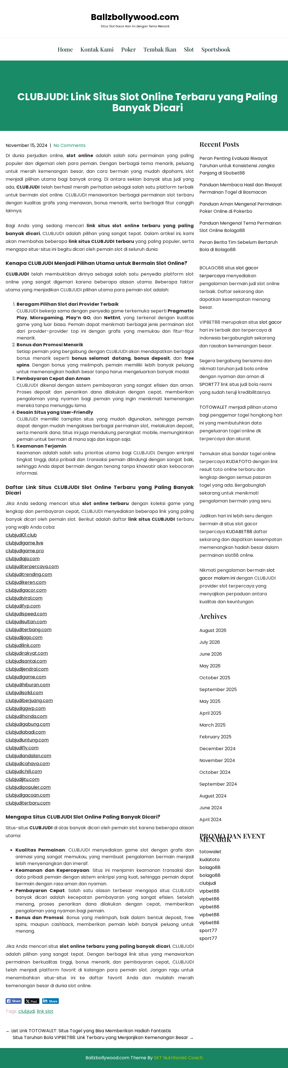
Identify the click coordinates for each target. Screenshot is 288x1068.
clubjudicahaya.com (28, 763)
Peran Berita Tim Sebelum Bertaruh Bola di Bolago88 (238, 246)
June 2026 (210, 654)
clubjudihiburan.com (28, 685)
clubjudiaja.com (23, 558)
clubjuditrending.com (29, 574)
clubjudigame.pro (25, 551)
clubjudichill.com (24, 771)
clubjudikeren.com (26, 582)
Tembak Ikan (159, 49)
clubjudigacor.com (26, 590)
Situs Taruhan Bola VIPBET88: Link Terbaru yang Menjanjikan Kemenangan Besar (103, 1037)
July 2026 (209, 642)
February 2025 (215, 737)
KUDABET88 (239, 531)
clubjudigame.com (26, 677)
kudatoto (209, 859)
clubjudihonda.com (26, 716)
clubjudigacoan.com (28, 795)
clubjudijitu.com (22, 779)
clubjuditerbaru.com (28, 803)
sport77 (208, 930)
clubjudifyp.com (23, 606)
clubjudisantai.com (26, 661)
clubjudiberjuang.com (29, 700)
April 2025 (210, 713)
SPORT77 (209, 384)
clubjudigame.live (24, 543)
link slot (45, 1011)
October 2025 (214, 677)
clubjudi (26, 1011)
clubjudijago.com (24, 637)
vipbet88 (209, 891)
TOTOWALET (213, 407)
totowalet (210, 851)
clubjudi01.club (21, 535)
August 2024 (213, 796)
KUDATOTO (238, 461)
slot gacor (270, 322)
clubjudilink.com (23, 645)
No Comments (69, 145)
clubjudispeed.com (26, 614)
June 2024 (210, 808)
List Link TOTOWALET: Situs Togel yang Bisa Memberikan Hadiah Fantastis (88, 1030)
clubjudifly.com (22, 748)
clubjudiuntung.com (27, 740)
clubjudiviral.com (24, 598)
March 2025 (212, 725)
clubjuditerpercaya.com (32, 566)
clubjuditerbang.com (28, 629)
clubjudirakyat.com (27, 653)
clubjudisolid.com (24, 692)
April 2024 (210, 819)
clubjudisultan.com (26, 621)
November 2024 (217, 760)
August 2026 (212, 630)
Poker (128, 49)
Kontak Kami (97, 49)
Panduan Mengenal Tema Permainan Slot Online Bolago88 (240, 227)
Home (65, 49)
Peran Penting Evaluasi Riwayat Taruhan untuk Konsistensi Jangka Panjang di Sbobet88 (236, 165)
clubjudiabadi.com (26, 732)
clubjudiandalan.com (28, 755)
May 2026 (209, 666)
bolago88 (209, 867)
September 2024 (218, 784)
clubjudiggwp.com (26, 708)
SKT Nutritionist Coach (178, 1057)
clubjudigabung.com (28, 724)
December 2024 (217, 748)
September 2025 (218, 689)
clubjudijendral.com (27, 669)
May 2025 (209, 701)
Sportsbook (215, 49)
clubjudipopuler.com (28, 787)
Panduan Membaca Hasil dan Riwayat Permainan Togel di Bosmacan (240, 188)
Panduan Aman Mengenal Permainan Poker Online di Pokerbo (240, 208)
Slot (189, 49)
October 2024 (215, 772)
